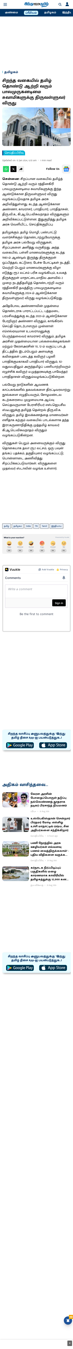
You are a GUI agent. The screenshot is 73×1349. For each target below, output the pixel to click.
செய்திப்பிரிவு (14, 152)
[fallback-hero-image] (15, 799)
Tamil (44, 526)
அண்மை (11, 12)
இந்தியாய (56, 526)
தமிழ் (6, 526)
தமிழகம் (50, 12)
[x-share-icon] (13, 171)
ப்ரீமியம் (31, 13)
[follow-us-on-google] (66, 169)
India (28, 526)
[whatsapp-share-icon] (6, 171)
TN (36, 526)
